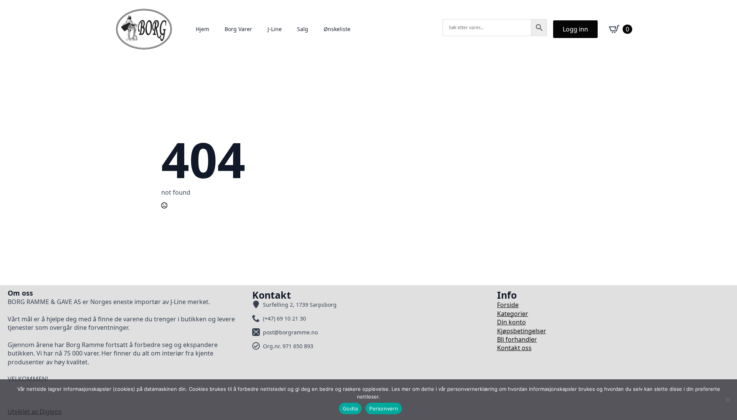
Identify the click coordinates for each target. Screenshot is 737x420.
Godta (350, 408)
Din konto (511, 322)
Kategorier (512, 313)
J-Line (275, 29)
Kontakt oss (514, 348)
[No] (727, 399)
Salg (302, 29)
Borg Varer (238, 29)
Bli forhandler (517, 339)
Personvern (383, 408)
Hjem (202, 29)
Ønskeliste (337, 29)
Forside (508, 305)
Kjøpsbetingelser (521, 331)
